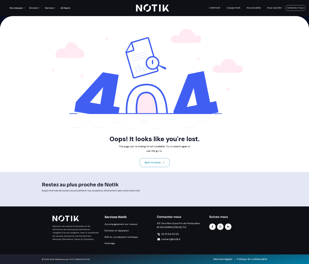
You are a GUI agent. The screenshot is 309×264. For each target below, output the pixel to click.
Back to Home (153, 162)
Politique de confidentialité (252, 259)
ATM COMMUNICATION (79, 259)
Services (49, 8)
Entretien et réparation (117, 230)
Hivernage (110, 243)
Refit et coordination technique (121, 237)
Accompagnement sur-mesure (121, 224)
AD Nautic (65, 8)
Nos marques (16, 8)
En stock (34, 8)
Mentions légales (223, 259)
